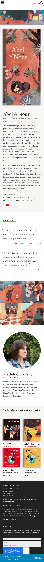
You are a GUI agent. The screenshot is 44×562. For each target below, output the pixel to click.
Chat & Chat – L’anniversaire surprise (30, 472)
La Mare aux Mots (35, 270)
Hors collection (19, 121)
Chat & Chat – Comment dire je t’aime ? (10, 472)
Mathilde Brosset (30, 119)
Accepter (29, 558)
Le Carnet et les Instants (33, 243)
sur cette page (31, 516)
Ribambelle (8, 443)
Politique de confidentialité (37, 558)
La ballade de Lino (32, 444)
